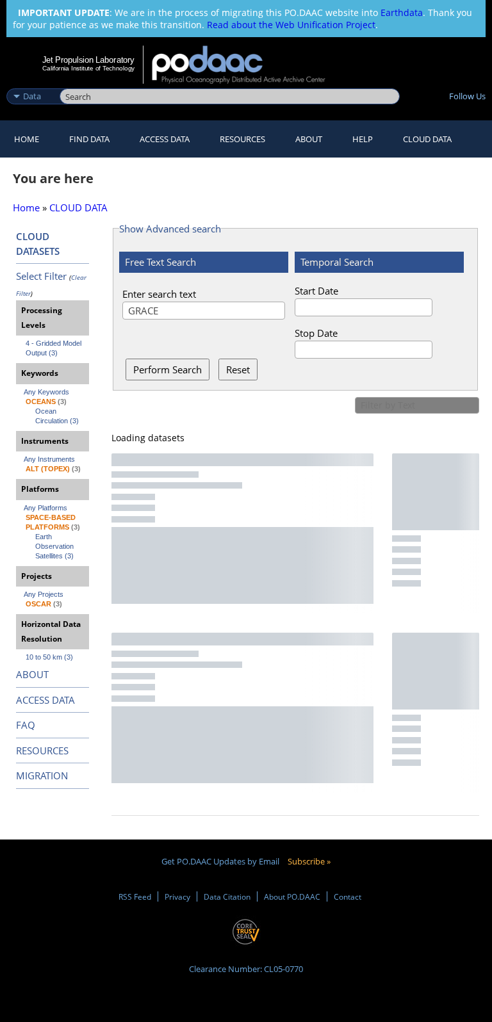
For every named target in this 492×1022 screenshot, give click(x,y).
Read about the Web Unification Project (291, 25)
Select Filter (41, 276)
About (308, 139)
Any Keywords (46, 392)
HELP (362, 139)
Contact (347, 896)
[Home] (247, 64)
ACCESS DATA (45, 700)
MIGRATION (42, 775)
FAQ (25, 724)
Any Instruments (49, 459)
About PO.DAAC (292, 896)
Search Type (31, 82)
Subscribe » (309, 861)
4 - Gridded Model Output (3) (54, 348)
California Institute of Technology (88, 68)
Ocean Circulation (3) (57, 416)
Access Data (165, 139)
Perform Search (167, 369)
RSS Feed (135, 896)
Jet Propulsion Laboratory (88, 59)
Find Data (89, 139)
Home (26, 139)
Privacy (177, 896)
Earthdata (402, 12)
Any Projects (43, 594)
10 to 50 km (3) (49, 657)
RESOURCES (242, 139)
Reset (238, 369)
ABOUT (32, 674)
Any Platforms (45, 508)
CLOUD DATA (427, 139)
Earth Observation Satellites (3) (55, 546)
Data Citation (227, 896)
